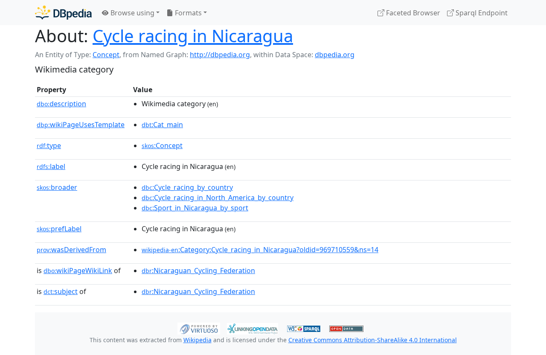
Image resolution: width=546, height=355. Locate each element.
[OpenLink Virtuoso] (198, 327)
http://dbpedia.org (220, 54)
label (51, 166)
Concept (106, 54)
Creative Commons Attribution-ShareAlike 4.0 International (372, 340)
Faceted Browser (412, 12)
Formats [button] (187, 12)
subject (61, 291)
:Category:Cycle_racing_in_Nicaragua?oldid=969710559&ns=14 (260, 249)
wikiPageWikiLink (78, 270)
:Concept (162, 145)
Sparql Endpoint (481, 12)
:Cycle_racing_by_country (187, 187)
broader (57, 187)
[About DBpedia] (63, 12)
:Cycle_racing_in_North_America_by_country (217, 197)
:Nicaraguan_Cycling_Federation (198, 270)
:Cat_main (162, 124)
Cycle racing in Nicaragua (193, 35)
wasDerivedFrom (71, 249)
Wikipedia (197, 340)
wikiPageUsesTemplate (81, 124)
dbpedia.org (334, 54)
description (61, 103)
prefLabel (59, 228)
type (49, 145)
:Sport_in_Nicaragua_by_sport (195, 207)
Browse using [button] (131, 12)
